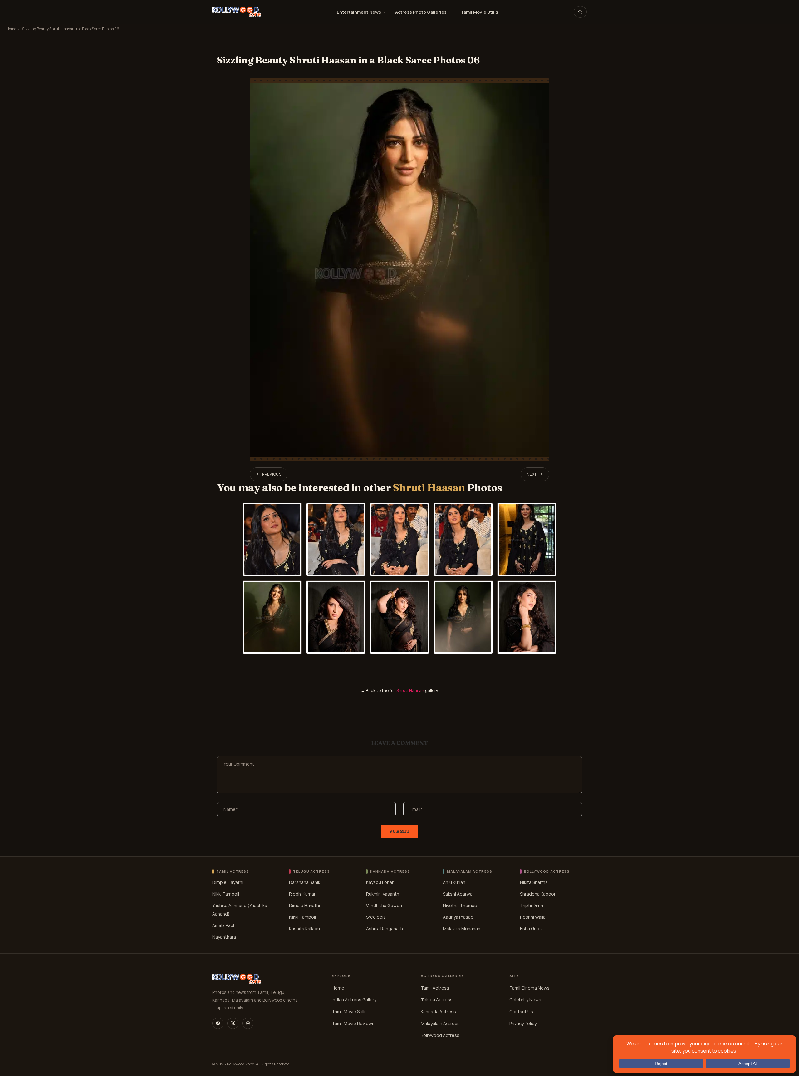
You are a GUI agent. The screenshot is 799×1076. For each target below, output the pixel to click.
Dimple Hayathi (227, 882)
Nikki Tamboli (225, 894)
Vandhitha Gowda (384, 905)
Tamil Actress (435, 988)
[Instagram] (247, 1023)
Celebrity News (525, 1000)
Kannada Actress (438, 1011)
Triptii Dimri (531, 905)
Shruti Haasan (429, 487)
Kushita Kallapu (304, 928)
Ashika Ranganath (384, 928)
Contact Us (521, 1011)
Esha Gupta (532, 928)
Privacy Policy (523, 1023)
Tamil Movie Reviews (353, 1023)
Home (11, 29)
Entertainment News (359, 12)
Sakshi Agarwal (458, 894)
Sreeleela (376, 917)
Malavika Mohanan (461, 928)
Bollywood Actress (440, 1035)
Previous (272, 474)
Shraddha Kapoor (538, 894)
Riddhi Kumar (302, 894)
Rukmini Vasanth (382, 894)
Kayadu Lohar (380, 882)
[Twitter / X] (232, 1023)
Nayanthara (224, 937)
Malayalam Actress (440, 1023)
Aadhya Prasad (458, 917)
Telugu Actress (437, 1000)
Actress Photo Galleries (421, 12)
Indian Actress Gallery (354, 1000)
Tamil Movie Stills (479, 12)
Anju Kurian (454, 882)
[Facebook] (217, 1023)
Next (532, 474)
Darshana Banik (304, 882)
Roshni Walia (533, 917)
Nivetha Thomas (460, 905)
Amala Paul (223, 925)
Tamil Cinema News (529, 988)
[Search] (580, 12)
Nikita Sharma (534, 882)
